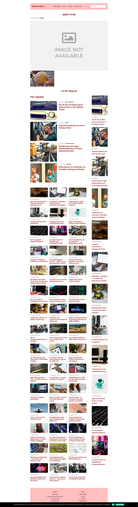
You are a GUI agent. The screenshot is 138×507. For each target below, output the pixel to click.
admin (42, 18)
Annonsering (56, 6)
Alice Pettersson (69, 102)
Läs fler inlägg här (69, 91)
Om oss (64, 6)
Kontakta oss (77, 6)
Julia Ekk (68, 164)
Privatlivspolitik (119, 504)
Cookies (70, 6)
